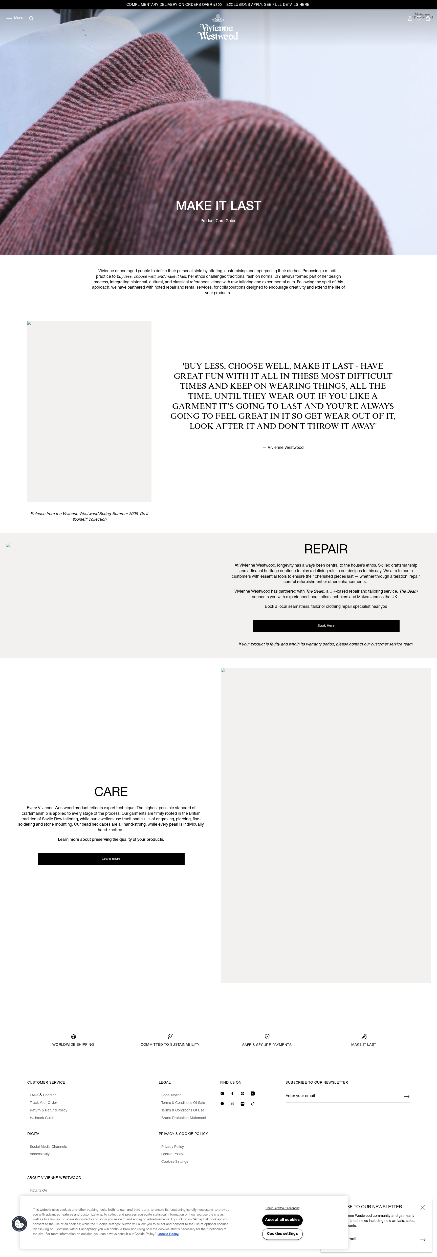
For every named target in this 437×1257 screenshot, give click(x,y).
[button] (19, 1224)
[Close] (423, 1207)
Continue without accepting (282, 1208)
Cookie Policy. (168, 1234)
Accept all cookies (282, 1220)
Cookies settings (282, 1234)
